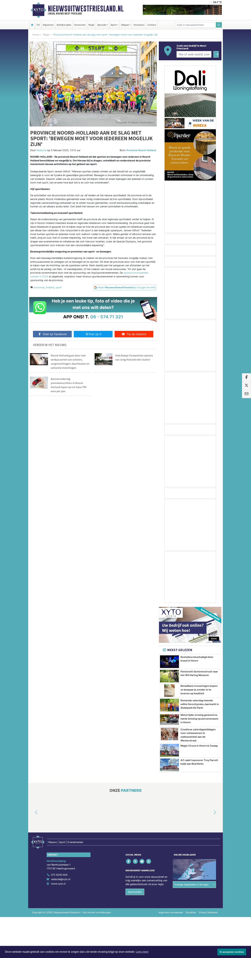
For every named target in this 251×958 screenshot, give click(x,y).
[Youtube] (142, 861)
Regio (91, 25)
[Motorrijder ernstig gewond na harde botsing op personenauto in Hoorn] (169, 719)
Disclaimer (191, 912)
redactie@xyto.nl (60, 879)
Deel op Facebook (55, 334)
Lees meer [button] (142, 951)
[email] (246, 394)
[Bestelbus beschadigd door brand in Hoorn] (169, 661)
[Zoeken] (219, 24)
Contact (151, 25)
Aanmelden (135, 892)
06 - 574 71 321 (106, 316)
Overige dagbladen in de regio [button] (191, 884)
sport (58, 287)
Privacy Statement (208, 912)
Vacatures (139, 25)
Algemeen (48, 25)
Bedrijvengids (64, 25)
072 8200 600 (59, 874)
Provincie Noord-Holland (141, 150)
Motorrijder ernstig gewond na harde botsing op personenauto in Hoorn (199, 718)
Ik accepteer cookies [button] (232, 951)
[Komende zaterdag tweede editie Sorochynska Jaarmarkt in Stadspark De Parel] (169, 705)
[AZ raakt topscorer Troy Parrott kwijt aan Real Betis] (169, 764)
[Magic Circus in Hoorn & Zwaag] (169, 750)
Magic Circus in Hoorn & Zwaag (199, 745)
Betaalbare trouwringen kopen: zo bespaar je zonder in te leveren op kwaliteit (199, 689)
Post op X (95, 334)
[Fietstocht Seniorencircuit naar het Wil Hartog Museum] (169, 676)
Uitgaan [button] (125, 25)
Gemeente (80, 25)
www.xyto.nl (58, 883)
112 (38, 25)
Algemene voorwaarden (171, 912)
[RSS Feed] (149, 861)
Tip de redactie (136, 334)
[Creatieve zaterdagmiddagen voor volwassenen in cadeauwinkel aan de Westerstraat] (169, 734)
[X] (135, 861)
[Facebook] (129, 861)
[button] (32, 812)
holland (50, 287)
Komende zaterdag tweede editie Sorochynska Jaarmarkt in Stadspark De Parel (199, 704)
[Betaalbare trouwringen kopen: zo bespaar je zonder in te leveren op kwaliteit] (169, 690)
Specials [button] (101, 25)
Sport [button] (113, 25)
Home (35, 34)
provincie (39, 287)
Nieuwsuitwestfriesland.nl (86, 8)
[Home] (32, 24)
